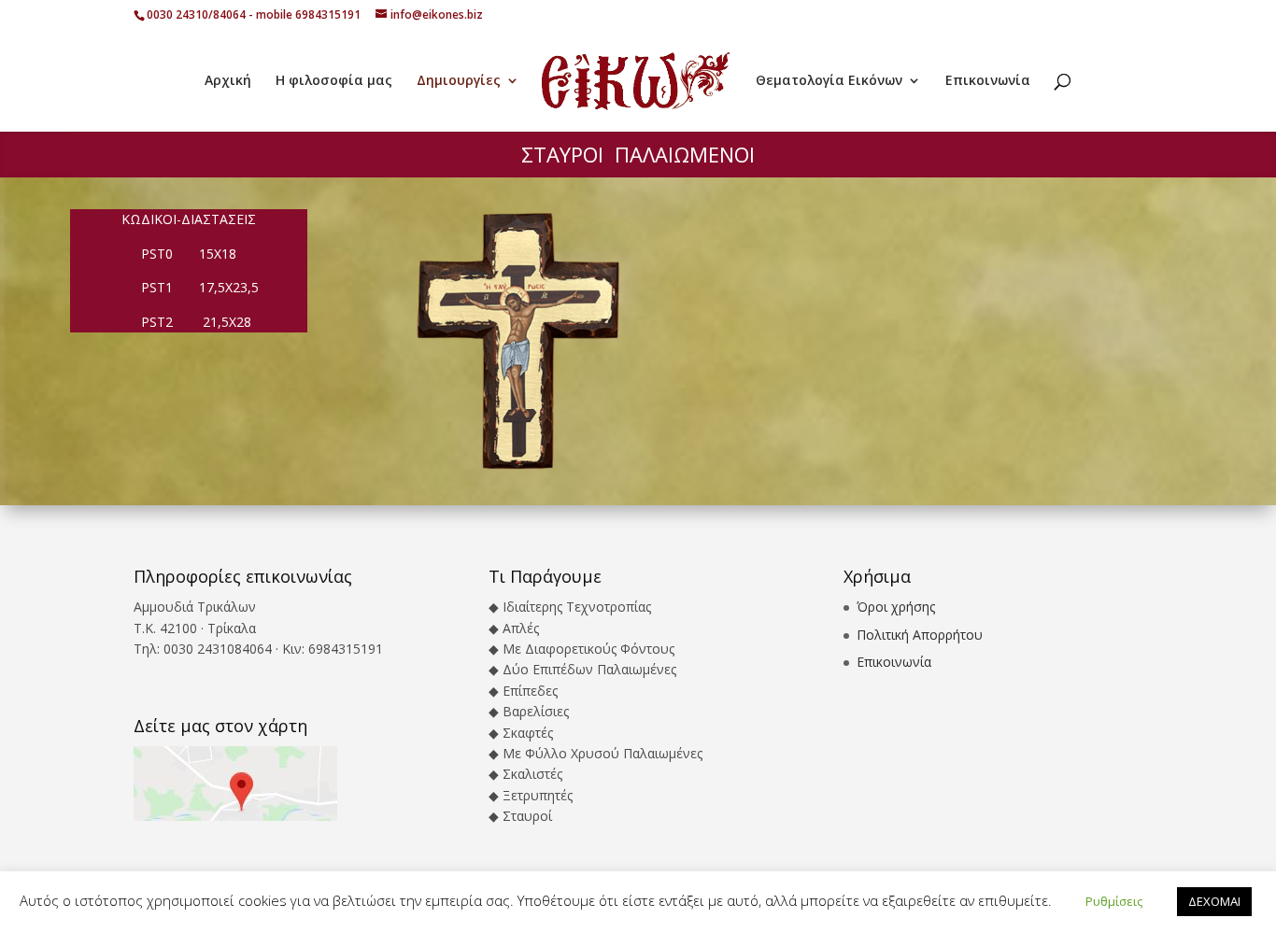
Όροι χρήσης (896, 606)
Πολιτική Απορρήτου (920, 634)
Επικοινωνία (987, 81)
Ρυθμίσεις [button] (1113, 901)
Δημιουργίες (459, 81)
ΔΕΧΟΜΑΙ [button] (1214, 901)
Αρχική (228, 81)
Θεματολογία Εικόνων (829, 81)
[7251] (518, 469)
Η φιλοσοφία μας (334, 81)
